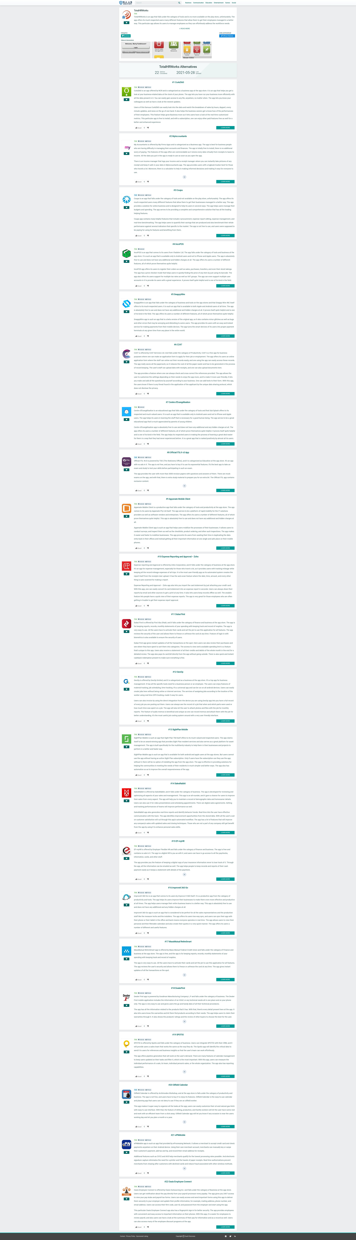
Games (227, 3)
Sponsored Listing (142, 1236)
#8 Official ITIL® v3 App (178, 452)
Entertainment (218, 3)
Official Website (228, 36)
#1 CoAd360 (178, 82)
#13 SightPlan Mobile (178, 729)
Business (188, 3)
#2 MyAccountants (178, 136)
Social (234, 3)
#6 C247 (178, 344)
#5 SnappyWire (178, 294)
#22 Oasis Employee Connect (178, 1181)
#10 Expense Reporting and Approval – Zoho (178, 556)
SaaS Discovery (190, 1236)
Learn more (225, 128)
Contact (122, 1236)
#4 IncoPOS (178, 244)
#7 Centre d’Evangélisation (178, 402)
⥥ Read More (184, 28)
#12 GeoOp (178, 672)
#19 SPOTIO (178, 1034)
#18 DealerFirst (178, 988)
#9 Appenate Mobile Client (178, 499)
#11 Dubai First (178, 614)
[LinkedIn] (235, 1236)
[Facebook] (226, 1236)
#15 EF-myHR (178, 841)
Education (209, 3)
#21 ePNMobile (178, 1135)
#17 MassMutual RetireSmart (178, 941)
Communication (198, 3)
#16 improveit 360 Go (178, 887)
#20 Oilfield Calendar (178, 1085)
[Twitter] (230, 1236)
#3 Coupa (178, 190)
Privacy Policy (130, 1236)
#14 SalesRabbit (178, 783)
